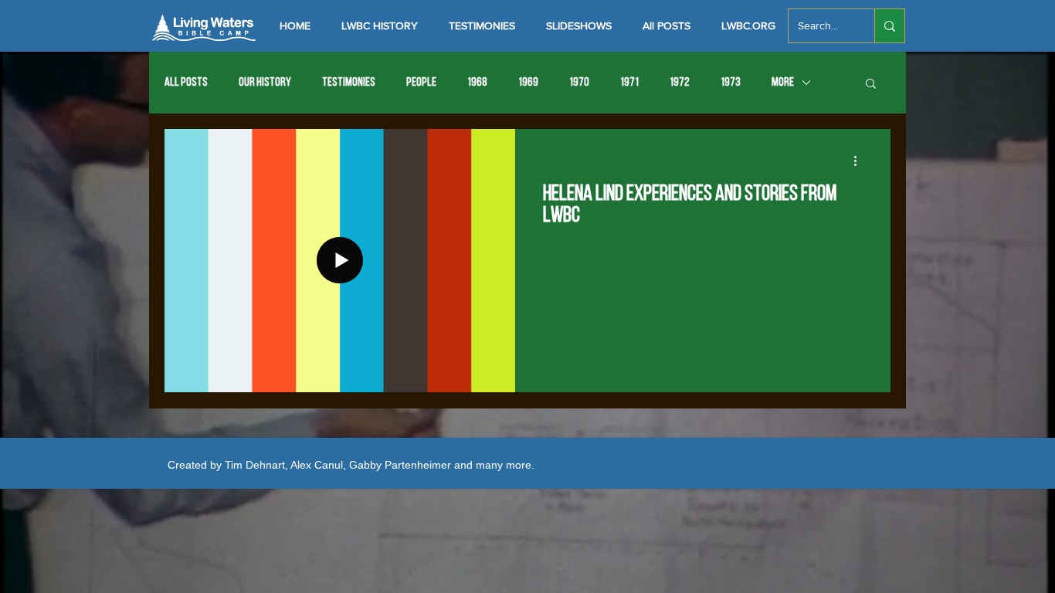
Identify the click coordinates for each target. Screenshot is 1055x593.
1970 (579, 82)
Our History (265, 82)
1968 (477, 82)
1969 (528, 82)
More (783, 82)
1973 (731, 82)
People (421, 82)
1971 (629, 82)
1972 (680, 82)
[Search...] (889, 25)
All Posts (186, 82)
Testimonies (348, 82)
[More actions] (860, 160)
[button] (870, 84)
